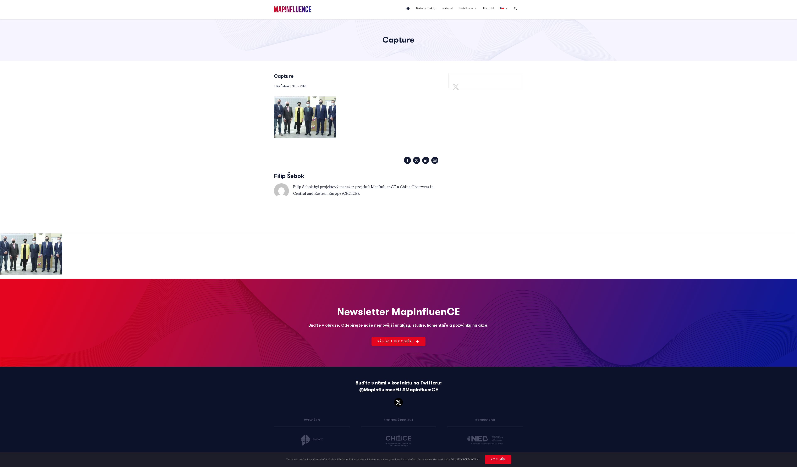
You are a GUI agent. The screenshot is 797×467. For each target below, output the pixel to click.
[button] (515, 8)
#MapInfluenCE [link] (420, 389)
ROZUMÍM (498, 459)
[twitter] (398, 402)
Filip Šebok (281, 86)
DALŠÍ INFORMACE (464, 459)
